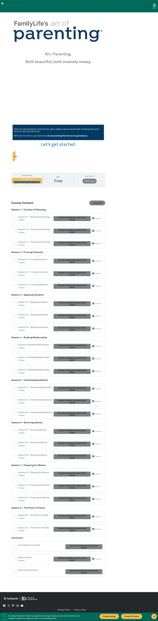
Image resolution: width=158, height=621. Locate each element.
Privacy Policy (64, 610)
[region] (79, 616)
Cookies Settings (109, 616)
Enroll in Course (89, 181)
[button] (58, 156)
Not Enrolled (26, 179)
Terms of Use (80, 610)
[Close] (154, 616)
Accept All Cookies (131, 616)
